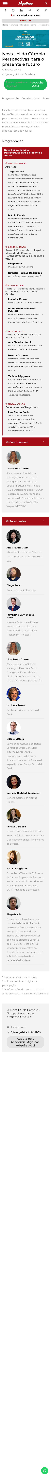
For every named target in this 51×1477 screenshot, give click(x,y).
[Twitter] (38, 10)
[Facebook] (5, 10)
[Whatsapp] (46, 10)
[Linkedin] (21, 10)
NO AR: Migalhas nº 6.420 (26, 15)
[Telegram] (29, 10)
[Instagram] (13, 10)
